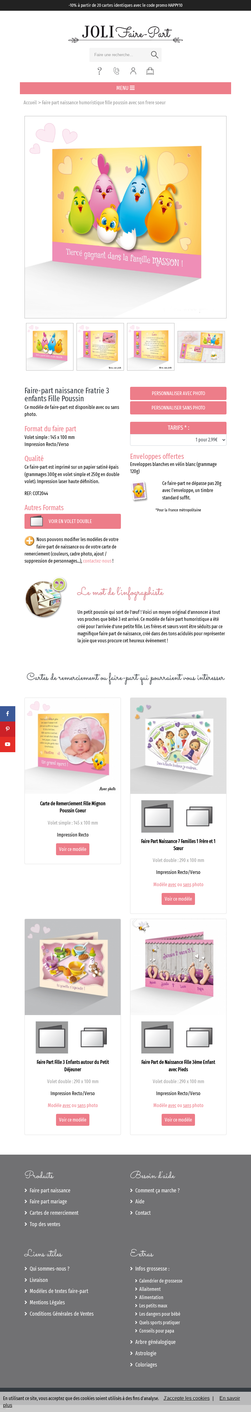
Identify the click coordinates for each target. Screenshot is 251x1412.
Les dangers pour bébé (158, 1314)
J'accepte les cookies (186, 1398)
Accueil (30, 103)
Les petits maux (152, 1306)
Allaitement (149, 1289)
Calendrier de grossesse (159, 1281)
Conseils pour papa (155, 1331)
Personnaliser (178, 393)
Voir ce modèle (72, 849)
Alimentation (150, 1297)
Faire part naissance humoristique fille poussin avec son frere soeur (104, 103)
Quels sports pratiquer (158, 1322)
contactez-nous (97, 561)
